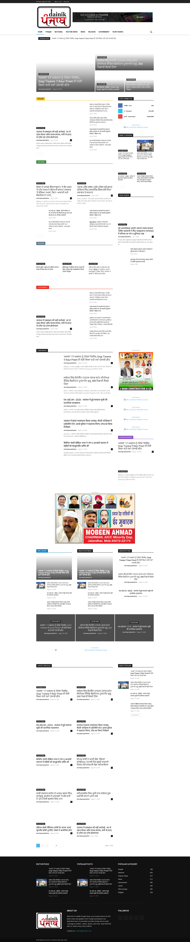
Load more (135, 715)
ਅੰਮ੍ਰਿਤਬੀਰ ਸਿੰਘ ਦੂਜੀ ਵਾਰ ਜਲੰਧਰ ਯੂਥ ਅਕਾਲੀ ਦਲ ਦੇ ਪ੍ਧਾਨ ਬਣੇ (94, 794)
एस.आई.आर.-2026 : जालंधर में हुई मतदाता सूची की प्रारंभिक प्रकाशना (126, 178)
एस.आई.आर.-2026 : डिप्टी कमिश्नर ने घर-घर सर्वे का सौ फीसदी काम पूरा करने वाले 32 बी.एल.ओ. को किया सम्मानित (60, 213)
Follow (151, 111)
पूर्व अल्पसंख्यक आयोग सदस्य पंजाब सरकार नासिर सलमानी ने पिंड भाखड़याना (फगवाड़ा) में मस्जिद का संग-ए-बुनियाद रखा (136, 231)
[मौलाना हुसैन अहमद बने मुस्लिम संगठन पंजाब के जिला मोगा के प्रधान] (48, 256)
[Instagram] (143, 1)
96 (56, 846)
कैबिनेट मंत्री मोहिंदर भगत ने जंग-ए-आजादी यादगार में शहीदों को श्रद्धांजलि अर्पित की (53, 760)
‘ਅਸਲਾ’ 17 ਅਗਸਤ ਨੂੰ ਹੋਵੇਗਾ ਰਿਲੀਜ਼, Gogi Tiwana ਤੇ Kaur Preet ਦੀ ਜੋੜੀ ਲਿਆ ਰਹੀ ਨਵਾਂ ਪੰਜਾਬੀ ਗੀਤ (84, 38)
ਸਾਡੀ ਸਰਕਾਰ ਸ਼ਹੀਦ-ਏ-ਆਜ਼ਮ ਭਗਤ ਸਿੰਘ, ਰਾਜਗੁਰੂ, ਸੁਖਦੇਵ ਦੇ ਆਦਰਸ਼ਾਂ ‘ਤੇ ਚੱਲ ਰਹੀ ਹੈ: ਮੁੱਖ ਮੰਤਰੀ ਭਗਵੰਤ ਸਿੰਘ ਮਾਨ (54, 796)
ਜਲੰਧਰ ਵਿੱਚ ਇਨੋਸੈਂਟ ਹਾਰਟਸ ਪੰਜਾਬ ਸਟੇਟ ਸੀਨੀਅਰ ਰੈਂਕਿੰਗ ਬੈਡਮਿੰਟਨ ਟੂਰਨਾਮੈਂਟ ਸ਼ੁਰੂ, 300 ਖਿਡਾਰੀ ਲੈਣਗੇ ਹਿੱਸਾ (144, 156)
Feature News (102, 57)
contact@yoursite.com (83, 931)
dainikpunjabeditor (42, 140)
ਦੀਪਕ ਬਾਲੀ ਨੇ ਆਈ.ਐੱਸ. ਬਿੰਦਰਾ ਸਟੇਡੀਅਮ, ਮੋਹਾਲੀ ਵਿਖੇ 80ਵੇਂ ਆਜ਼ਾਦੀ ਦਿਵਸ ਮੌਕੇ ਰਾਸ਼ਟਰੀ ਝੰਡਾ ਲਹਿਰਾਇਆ (93, 762)
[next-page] (41, 153)
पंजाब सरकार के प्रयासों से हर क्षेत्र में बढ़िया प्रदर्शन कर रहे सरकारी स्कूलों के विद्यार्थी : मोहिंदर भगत (100, 131)
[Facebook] (140, 1)
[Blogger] (120, 918)
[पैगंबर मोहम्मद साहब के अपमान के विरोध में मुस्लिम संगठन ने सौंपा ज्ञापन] (123, 251)
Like (152, 105)
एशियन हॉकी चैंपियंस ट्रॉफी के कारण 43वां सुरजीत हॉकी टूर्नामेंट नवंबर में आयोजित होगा (54, 829)
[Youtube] (152, 1)
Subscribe (150, 116)
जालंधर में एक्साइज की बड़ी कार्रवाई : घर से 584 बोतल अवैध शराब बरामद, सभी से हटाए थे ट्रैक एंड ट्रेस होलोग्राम (53, 134)
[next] (150, 38)
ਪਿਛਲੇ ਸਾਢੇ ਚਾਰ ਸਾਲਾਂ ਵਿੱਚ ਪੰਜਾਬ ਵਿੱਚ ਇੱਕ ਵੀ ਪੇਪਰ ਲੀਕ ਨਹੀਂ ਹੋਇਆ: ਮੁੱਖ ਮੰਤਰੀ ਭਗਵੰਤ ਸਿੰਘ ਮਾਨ (100, 333)
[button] (151, 31)
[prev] (146, 38)
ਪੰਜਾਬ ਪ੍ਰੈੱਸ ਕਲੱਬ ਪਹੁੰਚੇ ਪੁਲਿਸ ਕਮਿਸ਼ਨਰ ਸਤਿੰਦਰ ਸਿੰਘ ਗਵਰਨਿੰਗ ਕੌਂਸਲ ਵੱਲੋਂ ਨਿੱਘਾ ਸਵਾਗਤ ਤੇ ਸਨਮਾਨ (101, 120)
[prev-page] (37, 153)
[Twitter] (146, 1)
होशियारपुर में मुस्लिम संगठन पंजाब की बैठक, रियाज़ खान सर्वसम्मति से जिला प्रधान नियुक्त (73, 269)
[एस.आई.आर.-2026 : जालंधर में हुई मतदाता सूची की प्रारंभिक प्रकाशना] (109, 81)
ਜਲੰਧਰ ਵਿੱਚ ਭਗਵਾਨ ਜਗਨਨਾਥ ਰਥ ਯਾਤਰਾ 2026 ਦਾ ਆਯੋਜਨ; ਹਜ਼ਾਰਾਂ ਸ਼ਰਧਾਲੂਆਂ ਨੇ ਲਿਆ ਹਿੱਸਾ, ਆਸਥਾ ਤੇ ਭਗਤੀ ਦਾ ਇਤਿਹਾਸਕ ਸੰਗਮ (100, 270)
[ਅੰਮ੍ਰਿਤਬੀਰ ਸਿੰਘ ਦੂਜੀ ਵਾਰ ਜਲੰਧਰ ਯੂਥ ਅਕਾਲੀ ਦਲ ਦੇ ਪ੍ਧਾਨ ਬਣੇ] (95, 782)
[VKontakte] (142, 918)
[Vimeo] (149, 1)
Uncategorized (43, 74)
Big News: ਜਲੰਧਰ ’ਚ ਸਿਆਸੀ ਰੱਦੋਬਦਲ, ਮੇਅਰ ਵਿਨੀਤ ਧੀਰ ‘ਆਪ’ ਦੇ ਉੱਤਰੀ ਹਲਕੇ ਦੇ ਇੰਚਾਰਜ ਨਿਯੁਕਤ (100, 224)
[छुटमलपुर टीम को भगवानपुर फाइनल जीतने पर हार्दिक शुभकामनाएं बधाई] (123, 262)
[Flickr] (131, 918)
